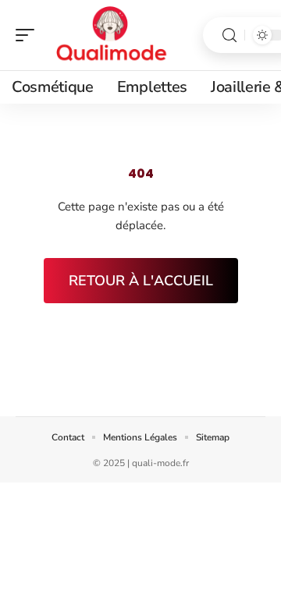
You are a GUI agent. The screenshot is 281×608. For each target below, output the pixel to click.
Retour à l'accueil (141, 280)
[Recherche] (229, 35)
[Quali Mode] (112, 35)
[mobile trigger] (29, 35)
